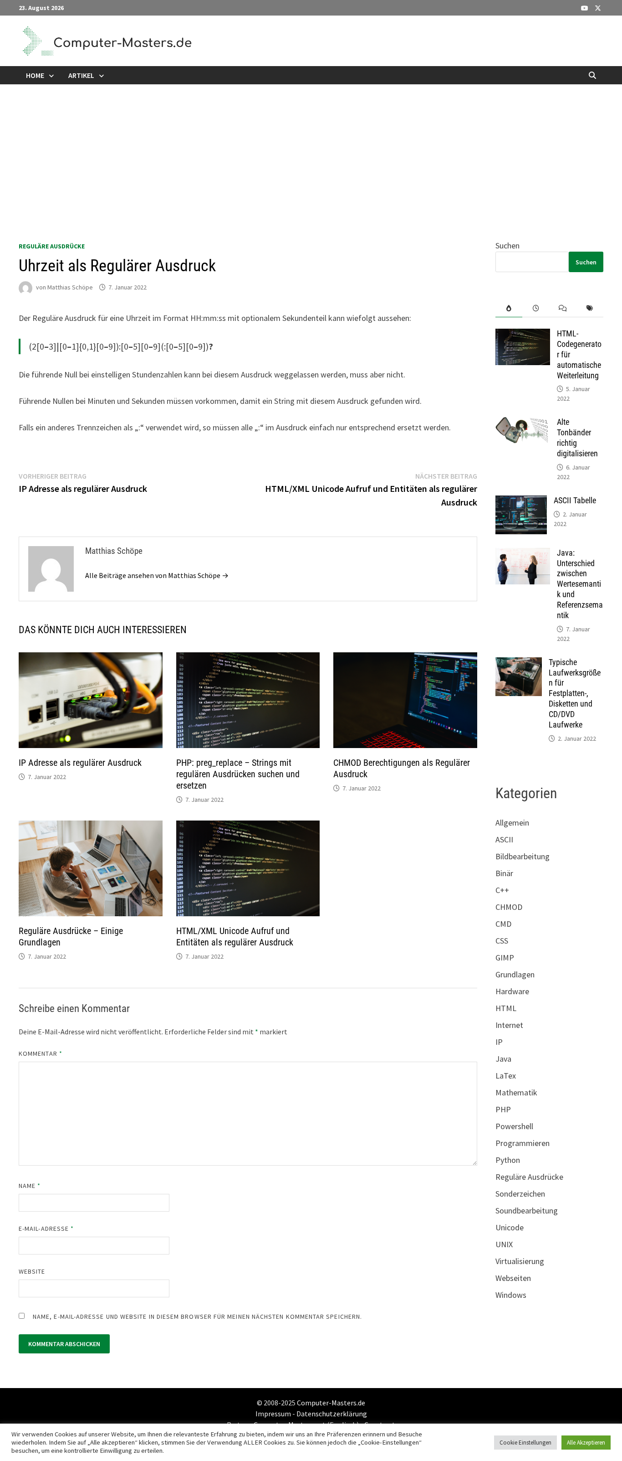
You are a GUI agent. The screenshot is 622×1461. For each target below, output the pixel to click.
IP (499, 1042)
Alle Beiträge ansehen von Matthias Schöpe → (157, 575)
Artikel (81, 75)
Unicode (509, 1227)
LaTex (505, 1075)
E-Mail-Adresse (46, 1228)
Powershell (514, 1126)
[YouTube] (585, 7)
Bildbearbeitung (522, 856)
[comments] (563, 308)
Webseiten (513, 1278)
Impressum (273, 1413)
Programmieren (522, 1143)
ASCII (504, 839)
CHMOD (508, 907)
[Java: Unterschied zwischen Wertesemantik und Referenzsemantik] (522, 554)
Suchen (507, 245)
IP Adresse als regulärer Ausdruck (80, 762)
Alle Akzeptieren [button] (586, 1442)
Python (507, 1160)
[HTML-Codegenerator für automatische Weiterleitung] (522, 335)
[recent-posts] (535, 308)
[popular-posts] (508, 308)
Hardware (512, 991)
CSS (501, 940)
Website (32, 1271)
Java (503, 1058)
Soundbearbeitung (526, 1210)
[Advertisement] (311, 153)
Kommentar (40, 1053)
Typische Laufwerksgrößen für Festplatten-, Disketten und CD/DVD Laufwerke (575, 693)
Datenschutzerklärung (331, 1413)
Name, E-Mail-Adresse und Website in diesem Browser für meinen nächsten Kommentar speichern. (197, 1316)
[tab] (508, 308)
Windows (510, 1295)
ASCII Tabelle (575, 500)
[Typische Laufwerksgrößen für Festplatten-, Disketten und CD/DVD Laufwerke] (518, 663)
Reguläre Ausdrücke (52, 246)
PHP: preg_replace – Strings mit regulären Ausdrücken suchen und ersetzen (238, 774)
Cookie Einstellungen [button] (525, 1442)
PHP (503, 1109)
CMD (503, 924)
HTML (505, 1008)
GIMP (504, 957)
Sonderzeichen (520, 1193)
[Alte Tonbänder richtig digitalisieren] (522, 423)
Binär (504, 873)
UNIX (504, 1244)
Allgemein (512, 822)
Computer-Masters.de (331, 1402)
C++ (502, 890)
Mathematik (516, 1092)
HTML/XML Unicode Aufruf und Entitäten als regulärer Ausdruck (234, 936)
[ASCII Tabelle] (521, 501)
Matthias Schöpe (70, 287)
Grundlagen (515, 974)
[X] (597, 7)
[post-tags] (589, 308)
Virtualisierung (519, 1261)
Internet (509, 1025)
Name (30, 1186)
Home (35, 75)
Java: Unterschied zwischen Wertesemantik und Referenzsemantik (580, 584)
